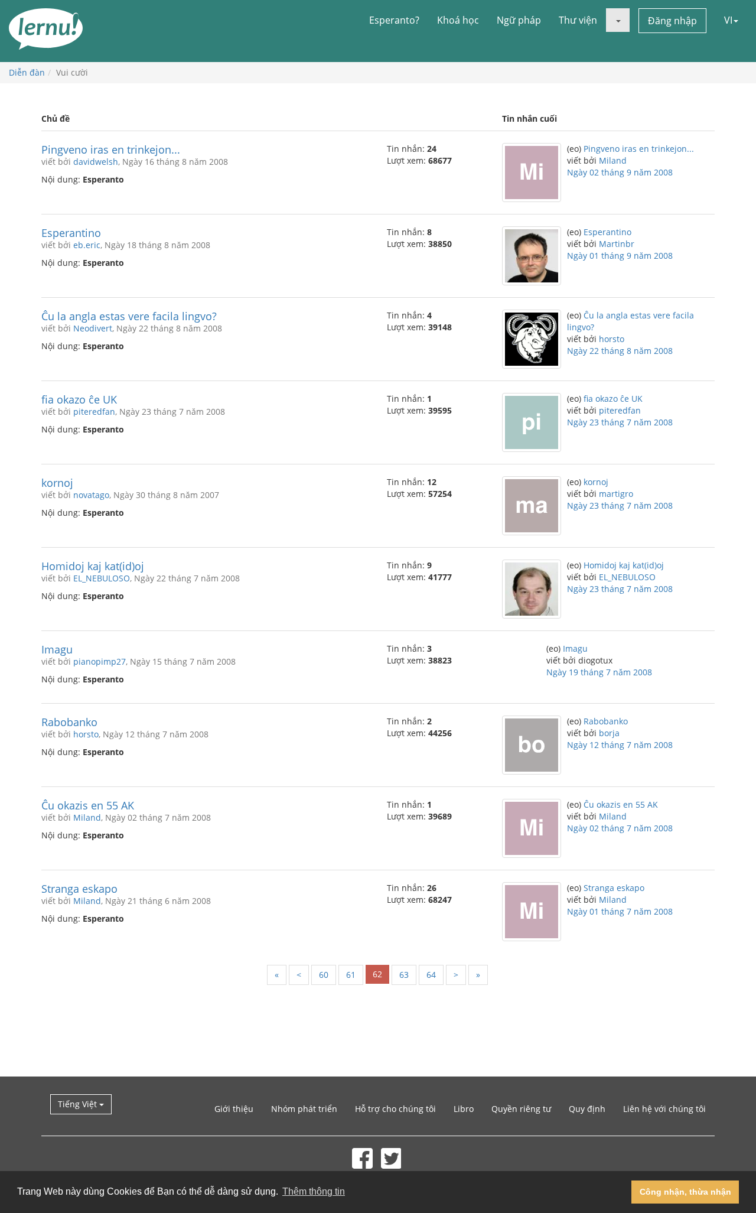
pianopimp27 (99, 661)
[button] (618, 20)
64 (431, 974)
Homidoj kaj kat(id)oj (92, 566)
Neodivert (92, 328)
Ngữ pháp (519, 20)
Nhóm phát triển (304, 1108)
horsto (611, 338)
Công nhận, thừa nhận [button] (685, 1191)
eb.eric (86, 245)
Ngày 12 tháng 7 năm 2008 (620, 744)
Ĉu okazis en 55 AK (87, 805)
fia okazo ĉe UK (79, 399)
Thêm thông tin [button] (313, 1191)
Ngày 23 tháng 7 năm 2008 (620, 422)
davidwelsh (95, 161)
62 (377, 974)
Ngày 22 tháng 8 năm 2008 (620, 350)
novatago (91, 494)
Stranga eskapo (79, 889)
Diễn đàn (27, 72)
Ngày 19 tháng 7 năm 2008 (599, 672)
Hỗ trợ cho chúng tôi (395, 1108)
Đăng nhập (672, 20)
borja (609, 733)
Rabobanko (69, 722)
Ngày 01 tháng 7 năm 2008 (620, 911)
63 (404, 974)
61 (351, 974)
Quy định (587, 1108)
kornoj (57, 483)
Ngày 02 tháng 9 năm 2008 (620, 172)
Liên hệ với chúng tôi (664, 1108)
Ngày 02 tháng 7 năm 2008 (620, 828)
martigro (616, 493)
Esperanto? (394, 20)
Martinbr (616, 243)
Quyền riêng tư (521, 1108)
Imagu (57, 649)
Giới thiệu (233, 1108)
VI (728, 20)
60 (323, 974)
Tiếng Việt (78, 1104)
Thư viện (578, 20)
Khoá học (458, 20)
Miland (613, 160)
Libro (464, 1108)
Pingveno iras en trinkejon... (110, 149)
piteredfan (94, 411)
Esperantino (71, 233)
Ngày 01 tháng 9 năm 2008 (620, 255)
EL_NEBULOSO (101, 578)
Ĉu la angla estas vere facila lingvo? (129, 316)
